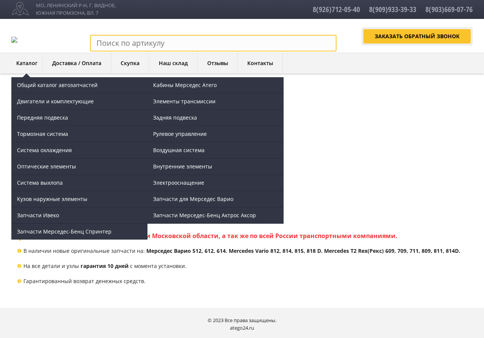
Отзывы (217, 63)
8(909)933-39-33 (392, 9)
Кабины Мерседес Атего (185, 85)
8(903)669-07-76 (449, 9)
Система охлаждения (44, 150)
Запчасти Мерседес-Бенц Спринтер (64, 231)
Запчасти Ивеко (38, 215)
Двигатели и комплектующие (55, 101)
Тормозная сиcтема (42, 133)
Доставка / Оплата (76, 63)
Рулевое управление (180, 133)
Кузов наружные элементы (52, 198)
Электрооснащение (178, 182)
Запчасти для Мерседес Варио (193, 198)
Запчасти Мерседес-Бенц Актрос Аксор (204, 215)
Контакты (260, 63)
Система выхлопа (40, 182)
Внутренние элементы (182, 166)
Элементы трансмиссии (184, 101)
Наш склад (173, 63)
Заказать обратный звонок (417, 36)
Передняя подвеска (42, 117)
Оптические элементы (46, 166)
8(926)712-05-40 (336, 9)
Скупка (130, 63)
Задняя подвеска (175, 117)
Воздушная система (179, 150)
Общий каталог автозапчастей (57, 85)
